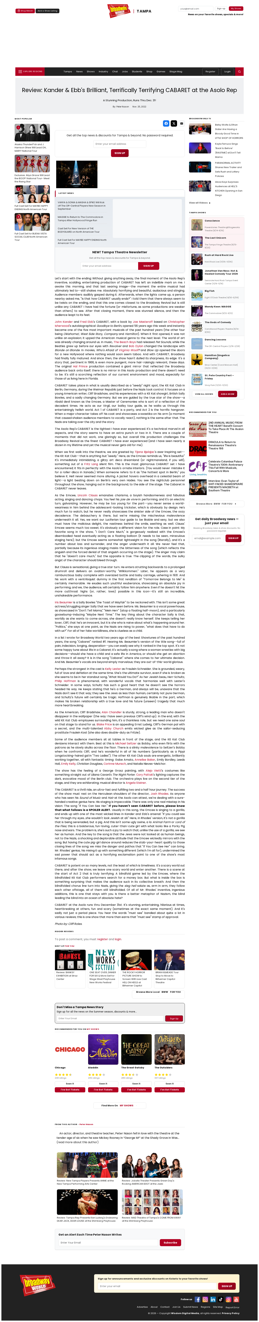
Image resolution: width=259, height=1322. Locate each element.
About (154, 1307)
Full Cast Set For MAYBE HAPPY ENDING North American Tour (31, 199)
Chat (115, 71)
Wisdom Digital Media (185, 1313)
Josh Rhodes (159, 794)
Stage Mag (175, 71)
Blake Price (104, 724)
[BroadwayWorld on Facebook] (197, 1299)
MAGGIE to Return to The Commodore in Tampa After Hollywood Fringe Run (81, 219)
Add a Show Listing (47, 10)
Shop (149, 71)
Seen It (70, 1083)
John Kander (64, 322)
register (102, 939)
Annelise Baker (145, 760)
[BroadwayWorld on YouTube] (236, 1299)
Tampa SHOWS (197, 212)
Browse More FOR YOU (214, 503)
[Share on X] (174, 123)
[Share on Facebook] (166, 123)
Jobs (125, 71)
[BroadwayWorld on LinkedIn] (213, 1299)
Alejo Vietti (153, 771)
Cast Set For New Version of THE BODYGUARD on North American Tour (79, 230)
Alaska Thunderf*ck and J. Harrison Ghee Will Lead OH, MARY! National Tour (30, 139)
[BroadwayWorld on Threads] (228, 1299)
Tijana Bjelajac (145, 452)
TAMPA (144, 11)
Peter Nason (86, 1124)
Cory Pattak (144, 775)
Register (210, 71)
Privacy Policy (230, 1313)
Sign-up (221, 8)
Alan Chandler (112, 712)
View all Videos (198, 202)
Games (161, 71)
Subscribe (170, 1242)
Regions (205, 1307)
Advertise (142, 1307)
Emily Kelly (68, 764)
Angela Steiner (136, 783)
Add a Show (227, 394)
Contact (164, 1307)
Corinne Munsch (115, 764)
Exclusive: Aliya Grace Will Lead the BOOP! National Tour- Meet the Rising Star (32, 170)
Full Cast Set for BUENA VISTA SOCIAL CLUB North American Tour (31, 228)
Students (137, 71)
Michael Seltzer (126, 743)
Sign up (233, 538)
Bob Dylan (136, 346)
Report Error (232, 1307)
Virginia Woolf (128, 350)
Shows (91, 71)
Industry (103, 71)
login (118, 939)
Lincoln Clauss (87, 495)
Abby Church (113, 728)
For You (70, 946)
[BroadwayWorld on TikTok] (221, 1299)
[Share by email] (181, 123)
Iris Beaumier (64, 602)
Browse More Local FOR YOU (158, 992)
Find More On (117, 1105)
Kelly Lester (113, 669)
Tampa (68, 71)
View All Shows (204, 394)
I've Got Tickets (70, 1089)
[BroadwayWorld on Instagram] (205, 1299)
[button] (239, 71)
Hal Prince (80, 366)
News (79, 71)
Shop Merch (27, 10)
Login (227, 71)
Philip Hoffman (65, 681)
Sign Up (120, 153)
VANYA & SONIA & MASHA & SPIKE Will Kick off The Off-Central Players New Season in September (82, 206)
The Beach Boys (125, 342)
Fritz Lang (91, 464)
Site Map (218, 1307)
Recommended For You (203, 412)
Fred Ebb (86, 322)
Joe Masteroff (143, 322)
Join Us (176, 1307)
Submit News (190, 1307)
